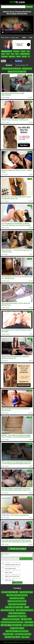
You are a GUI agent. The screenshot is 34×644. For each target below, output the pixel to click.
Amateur (16, 51)
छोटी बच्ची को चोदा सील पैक (12, 637)
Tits (12, 54)
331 (31, 37)
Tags (11, 642)
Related (9, 65)
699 (24, 37)
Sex (28, 51)
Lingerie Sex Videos (17, 628)
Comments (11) (22, 65)
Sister (18, 56)
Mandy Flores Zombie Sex (17, 71)
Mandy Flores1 (7, 51)
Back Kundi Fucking (7, 610)
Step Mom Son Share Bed (14, 607)
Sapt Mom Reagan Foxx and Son (17, 631)
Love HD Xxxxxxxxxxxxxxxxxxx (12, 622)
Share (3, 61)
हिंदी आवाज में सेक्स (26, 619)
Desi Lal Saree (28, 625)
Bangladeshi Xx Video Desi (17, 616)
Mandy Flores (27, 69)
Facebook (18, 61)
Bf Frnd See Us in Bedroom (11, 69)
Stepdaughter (24, 54)
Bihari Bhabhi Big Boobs (17, 613)
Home (6, 642)
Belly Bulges (29, 622)
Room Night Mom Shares (24, 610)
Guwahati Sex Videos (17, 598)
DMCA (16, 642)
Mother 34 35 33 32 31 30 (17, 601)
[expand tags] (29, 56)
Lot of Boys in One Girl (23, 634)
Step (16, 54)
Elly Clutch (25, 637)
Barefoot (12, 56)
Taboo (23, 51)
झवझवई (27, 607)
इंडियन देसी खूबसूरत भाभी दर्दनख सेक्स (11, 625)
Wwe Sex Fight (8, 634)
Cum (3, 54)
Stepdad (4, 56)
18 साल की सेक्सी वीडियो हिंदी (10, 592)
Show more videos (18, 549)
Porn (8, 54)
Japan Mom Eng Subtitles (17, 604)
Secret (24, 56)
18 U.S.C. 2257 (25, 642)
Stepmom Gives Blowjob (11, 619)
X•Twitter (10, 61)
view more (18, 582)
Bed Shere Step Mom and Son (17, 595)
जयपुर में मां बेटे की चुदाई (26, 592)
